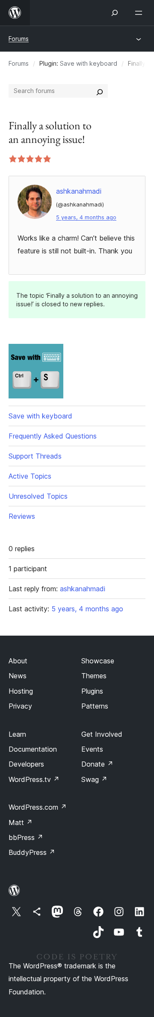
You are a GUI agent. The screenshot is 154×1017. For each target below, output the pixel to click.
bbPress (26, 837)
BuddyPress (32, 852)
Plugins (92, 691)
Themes (94, 675)
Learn (17, 734)
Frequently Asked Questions (53, 436)
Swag (94, 779)
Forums (19, 38)
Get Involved (101, 734)
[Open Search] (115, 13)
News (18, 675)
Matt (21, 822)
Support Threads (35, 456)
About (18, 661)
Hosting (21, 691)
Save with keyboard (88, 63)
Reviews (22, 516)
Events (92, 749)
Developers (26, 764)
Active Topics (30, 476)
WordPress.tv (34, 779)
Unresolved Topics (38, 496)
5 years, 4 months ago (86, 217)
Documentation (33, 749)
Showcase (97, 661)
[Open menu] (140, 13)
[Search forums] (100, 91)
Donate (97, 764)
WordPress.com (38, 807)
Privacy (20, 706)
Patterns (94, 706)
